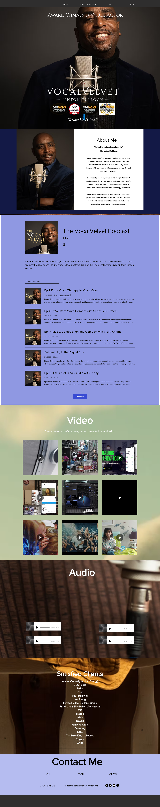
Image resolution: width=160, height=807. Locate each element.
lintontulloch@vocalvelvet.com (81, 785)
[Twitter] (110, 785)
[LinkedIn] (114, 785)
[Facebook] (106, 785)
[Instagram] (117, 785)
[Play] (37, 627)
